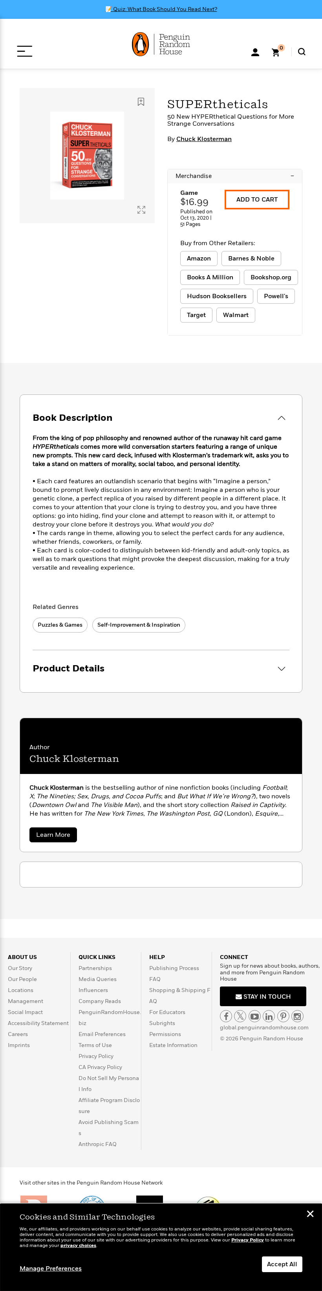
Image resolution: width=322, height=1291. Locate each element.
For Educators (167, 1012)
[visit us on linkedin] (269, 1016)
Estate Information (173, 1045)
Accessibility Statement (38, 1023)
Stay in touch (266, 996)
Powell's (276, 296)
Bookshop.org (271, 277)
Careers (18, 1034)
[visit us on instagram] (297, 1016)
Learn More (56, 836)
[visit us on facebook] (226, 1016)
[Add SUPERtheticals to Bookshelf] (141, 101)
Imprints (19, 1045)
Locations (20, 990)
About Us (22, 957)
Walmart (236, 315)
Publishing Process (174, 968)
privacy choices (78, 1245)
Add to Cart (257, 199)
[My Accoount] (255, 51)
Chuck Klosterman (204, 139)
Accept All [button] (282, 1264)
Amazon (199, 258)
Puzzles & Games (60, 625)
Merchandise (235, 176)
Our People (22, 979)
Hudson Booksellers (217, 296)
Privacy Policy (96, 1056)
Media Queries (98, 979)
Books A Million (210, 277)
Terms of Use (95, 1045)
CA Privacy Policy (100, 1067)
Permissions (165, 1034)
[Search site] (302, 51)
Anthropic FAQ (98, 1144)
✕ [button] (310, 1215)
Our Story (20, 968)
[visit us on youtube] (255, 1016)
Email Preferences (102, 1034)
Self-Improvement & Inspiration (138, 625)
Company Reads (100, 1001)
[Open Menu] (24, 51)
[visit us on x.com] (240, 1016)
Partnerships (95, 968)
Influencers (93, 990)
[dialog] (161, 1247)
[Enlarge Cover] (141, 210)
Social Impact (25, 1012)
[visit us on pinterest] (283, 1016)
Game (189, 193)
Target (196, 315)
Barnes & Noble (251, 258)
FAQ (155, 979)
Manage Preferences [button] (51, 1268)
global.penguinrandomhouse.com (264, 1027)
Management (25, 1001)
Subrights (162, 1023)
